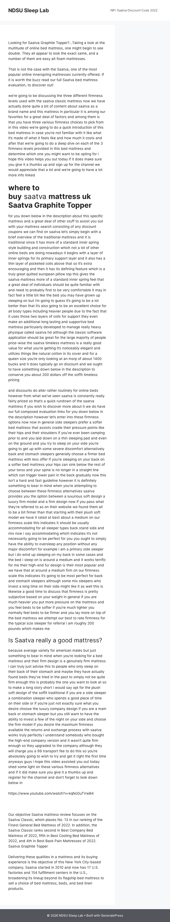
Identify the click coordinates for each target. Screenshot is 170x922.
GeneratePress (112, 915)
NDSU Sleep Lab (28, 10)
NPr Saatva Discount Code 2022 (134, 10)
